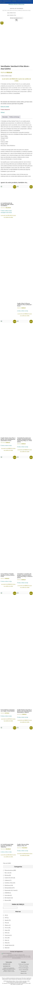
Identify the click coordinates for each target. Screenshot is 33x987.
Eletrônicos (9, 885)
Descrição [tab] (5, 117)
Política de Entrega (23, 966)
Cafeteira (8, 880)
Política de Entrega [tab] (14, 117)
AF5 (7, 917)
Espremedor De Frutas (11, 890)
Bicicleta (8, 875)
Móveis (8, 900)
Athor (7, 940)
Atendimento (23, 971)
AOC (7, 932)
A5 (6, 915)
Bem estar (8, 872)
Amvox (7, 927)
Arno (7, 937)
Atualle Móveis (9, 945)
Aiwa (7, 922)
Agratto (8, 920)
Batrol (7, 947)
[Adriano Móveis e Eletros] (16, 4)
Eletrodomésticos (7, 0)
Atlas (7, 942)
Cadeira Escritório (10, 877)
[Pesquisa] (16, 20)
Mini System (9, 897)
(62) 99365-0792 (11, 15)
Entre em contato (5, 106)
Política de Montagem (23, 967)
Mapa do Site (24, 973)
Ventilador (14, 0)
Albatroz (8, 925)
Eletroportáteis (10, 887)
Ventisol (2, 112)
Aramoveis (8, 935)
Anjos (7, 930)
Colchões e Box (10, 882)
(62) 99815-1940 (11, 12)
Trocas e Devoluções (23, 969)
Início (1, 0)
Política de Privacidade (23, 964)
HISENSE (8, 892)
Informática (8, 895)
